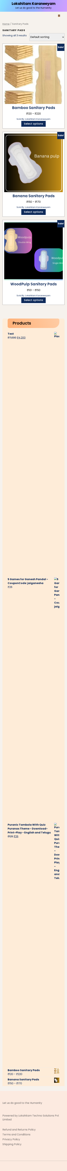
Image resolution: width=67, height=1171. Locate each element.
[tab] (59, 15)
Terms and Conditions (16, 1134)
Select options (33, 124)
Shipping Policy (11, 1144)
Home (6, 24)
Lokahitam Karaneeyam (33, 3)
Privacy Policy (11, 1139)
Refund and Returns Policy (19, 1129)
